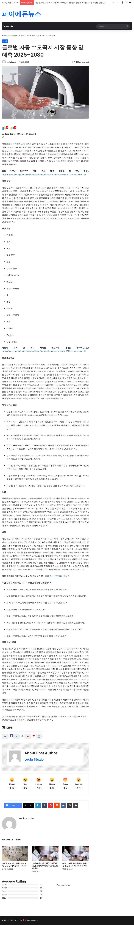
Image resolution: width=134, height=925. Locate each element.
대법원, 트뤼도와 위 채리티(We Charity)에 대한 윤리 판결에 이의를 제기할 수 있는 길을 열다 (70, 3)
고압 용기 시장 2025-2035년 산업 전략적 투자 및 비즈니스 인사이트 (45, 866)
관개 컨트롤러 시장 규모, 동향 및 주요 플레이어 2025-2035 (74, 864)
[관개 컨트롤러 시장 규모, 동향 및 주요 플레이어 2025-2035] (75, 853)
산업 (12, 35)
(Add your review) (63, 885)
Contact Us (8, 26)
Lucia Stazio (11, 62)
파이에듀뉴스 (32, 920)
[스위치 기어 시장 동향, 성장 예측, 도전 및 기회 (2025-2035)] (15, 853)
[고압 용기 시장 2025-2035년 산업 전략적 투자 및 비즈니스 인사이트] (45, 853)
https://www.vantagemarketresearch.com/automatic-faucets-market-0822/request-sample (44, 174)
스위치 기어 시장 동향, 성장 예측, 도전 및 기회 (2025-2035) (14, 864)
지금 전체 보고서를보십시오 (57, 576)
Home (6, 35)
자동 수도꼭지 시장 (16, 144)
